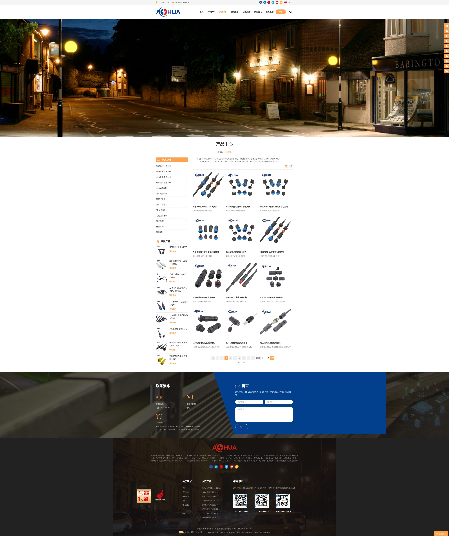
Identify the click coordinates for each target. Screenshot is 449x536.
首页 (201, 12)
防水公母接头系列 (163, 177)
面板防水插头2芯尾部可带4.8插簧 (178, 344)
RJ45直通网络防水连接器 (236, 343)
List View (291, 166)
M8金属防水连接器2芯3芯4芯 (178, 316)
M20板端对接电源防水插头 (204, 343)
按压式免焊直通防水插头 (270, 343)
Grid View (286, 166)
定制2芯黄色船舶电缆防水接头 (178, 357)
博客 (184, 501)
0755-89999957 (164, 2)
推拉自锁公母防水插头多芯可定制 (274, 207)
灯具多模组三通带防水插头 (211, 492)
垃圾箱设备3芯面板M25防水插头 (211, 505)
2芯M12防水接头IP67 (178, 247)
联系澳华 (269, 12)
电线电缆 (160, 221)
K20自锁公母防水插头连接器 (272, 252)
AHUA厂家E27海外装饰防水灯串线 (178, 289)
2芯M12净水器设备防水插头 (211, 513)
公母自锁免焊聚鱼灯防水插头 (205, 207)
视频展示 (234, 12)
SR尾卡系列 (161, 210)
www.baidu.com (229, 532)
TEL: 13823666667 (240, 511)
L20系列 (159, 232)
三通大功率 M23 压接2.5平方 (211, 488)
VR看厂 (281, 12)
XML (184, 509)
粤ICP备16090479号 (245, 529)
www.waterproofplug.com (214, 532)
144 (244, 358)
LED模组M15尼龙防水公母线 (178, 303)
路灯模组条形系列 (163, 183)
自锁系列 (160, 227)
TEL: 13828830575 (262, 511)
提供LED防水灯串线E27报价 (211, 496)
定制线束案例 (161, 216)
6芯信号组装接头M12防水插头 (211, 501)
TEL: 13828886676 (283, 511)
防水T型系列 (161, 194)
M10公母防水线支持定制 (236, 297)
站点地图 (185, 505)
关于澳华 (211, 12)
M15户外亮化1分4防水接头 (211, 517)
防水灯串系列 (161, 205)
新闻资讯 (258, 12)
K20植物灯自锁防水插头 (236, 252)
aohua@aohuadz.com (182, 2)
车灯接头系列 (161, 199)
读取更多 (172, 251)
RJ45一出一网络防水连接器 (271, 297)
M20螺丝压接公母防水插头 (204, 297)
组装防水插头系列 (163, 166)
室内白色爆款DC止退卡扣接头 (178, 262)
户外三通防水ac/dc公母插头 (177, 275)
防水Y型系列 (161, 188)
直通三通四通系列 (163, 172)
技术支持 (246, 12)
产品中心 (223, 12)
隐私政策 (185, 513)
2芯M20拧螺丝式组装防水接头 (211, 509)
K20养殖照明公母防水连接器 (238, 207)
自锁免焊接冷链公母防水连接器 (206, 252)
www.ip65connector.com (245, 532)
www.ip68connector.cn (262, 532)
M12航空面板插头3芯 (178, 329)
